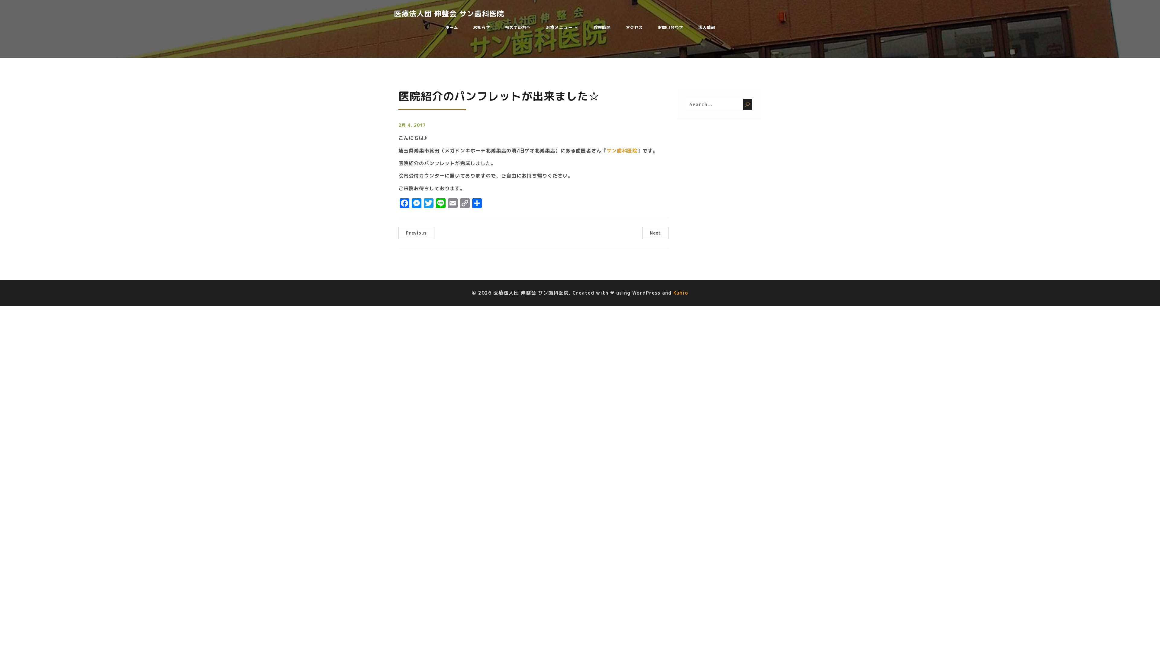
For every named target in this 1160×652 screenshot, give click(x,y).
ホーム (451, 27)
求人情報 (706, 27)
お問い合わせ (670, 27)
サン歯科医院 (622, 150)
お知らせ (481, 27)
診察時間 (602, 27)
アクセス (634, 27)
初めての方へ (517, 27)
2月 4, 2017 (412, 125)
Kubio (680, 292)
